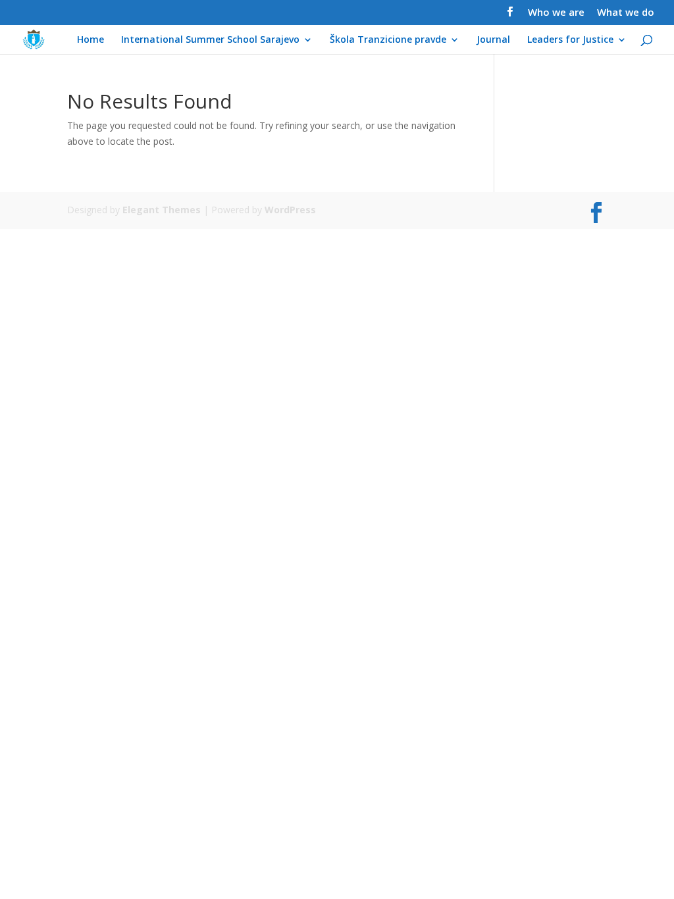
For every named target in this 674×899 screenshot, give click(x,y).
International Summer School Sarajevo (210, 40)
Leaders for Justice (570, 40)
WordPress (290, 209)
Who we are (556, 12)
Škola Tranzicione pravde (388, 40)
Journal (493, 40)
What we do (625, 12)
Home (90, 40)
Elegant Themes (161, 209)
